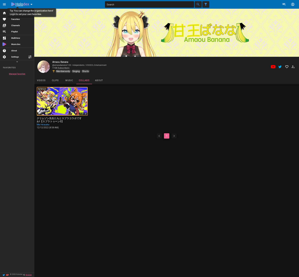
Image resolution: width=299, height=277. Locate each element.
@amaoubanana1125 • (62, 65)
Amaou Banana (60, 62)
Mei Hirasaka (43, 124)
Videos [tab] (41, 80)
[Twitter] (3, 274)
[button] (30, 57)
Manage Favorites (17, 74)
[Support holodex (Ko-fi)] (7, 274)
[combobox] (149, 4)
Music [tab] (69, 80)
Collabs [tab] (84, 80)
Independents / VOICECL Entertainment (90, 65)
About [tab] (99, 80)
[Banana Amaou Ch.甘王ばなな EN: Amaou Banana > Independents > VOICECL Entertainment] (43, 67)
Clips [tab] (55, 80)
